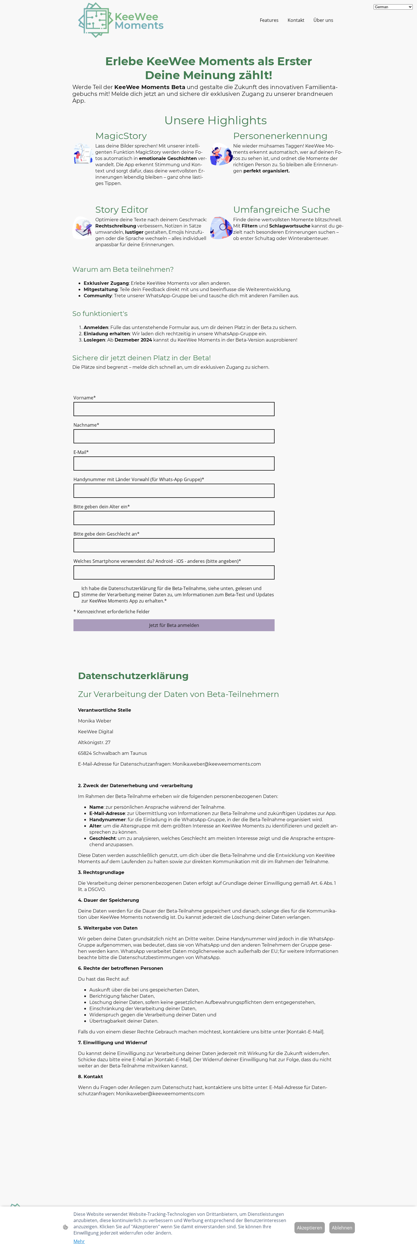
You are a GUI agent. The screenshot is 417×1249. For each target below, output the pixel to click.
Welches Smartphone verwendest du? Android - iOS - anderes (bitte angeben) (157, 561)
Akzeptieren (309, 1228)
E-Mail (81, 452)
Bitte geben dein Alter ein (101, 507)
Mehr (79, 1241)
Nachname (86, 425)
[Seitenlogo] (120, 20)
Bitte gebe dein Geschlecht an (106, 534)
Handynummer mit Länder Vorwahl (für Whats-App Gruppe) (138, 479)
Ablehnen (342, 1228)
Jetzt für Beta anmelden (174, 625)
